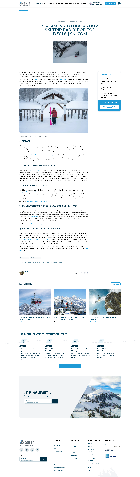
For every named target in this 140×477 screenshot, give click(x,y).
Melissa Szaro (63, 21)
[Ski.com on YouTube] (37, 450)
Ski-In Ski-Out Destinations (91, 450)
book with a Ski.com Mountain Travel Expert (41, 155)
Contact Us (56, 455)
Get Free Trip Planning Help (70, 366)
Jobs (55, 464)
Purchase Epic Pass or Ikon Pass (93, 459)
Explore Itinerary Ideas (38, 224)
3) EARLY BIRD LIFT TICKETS (107, 89)
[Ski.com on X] (27, 450)
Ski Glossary (91, 467)
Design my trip (110, 3)
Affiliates (73, 443)
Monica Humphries (61, 322)
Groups (73, 452)
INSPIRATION (62, 3)
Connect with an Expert (109, 107)
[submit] (55, 401)
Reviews (56, 461)
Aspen (53, 148)
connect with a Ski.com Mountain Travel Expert (34, 239)
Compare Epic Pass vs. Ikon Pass (94, 464)
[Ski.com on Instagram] (32, 450)
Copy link (76, 272)
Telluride (61, 148)
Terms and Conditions (59, 467)
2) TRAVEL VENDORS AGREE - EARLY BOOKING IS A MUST (109, 95)
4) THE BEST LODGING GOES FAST (108, 83)
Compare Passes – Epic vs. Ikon (37, 201)
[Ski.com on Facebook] (21, 450)
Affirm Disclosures (75, 458)
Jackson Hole (62, 79)
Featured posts (35, 258)
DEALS (71, 3)
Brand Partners (74, 455)
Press (55, 458)
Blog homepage (23, 10)
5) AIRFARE (104, 78)
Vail (36, 79)
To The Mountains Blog (92, 471)
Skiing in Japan (92, 443)
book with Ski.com (32, 216)
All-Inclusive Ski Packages (92, 455)
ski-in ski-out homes (35, 170)
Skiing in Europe (92, 446)
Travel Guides (24, 258)
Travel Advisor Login (76, 446)
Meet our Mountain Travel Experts (59, 444)
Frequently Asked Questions (58, 452)
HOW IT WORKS (80, 3)
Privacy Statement (58, 470)
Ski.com (23, 322)
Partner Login (74, 449)
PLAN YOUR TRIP (49, 3)
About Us (56, 448)
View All (116, 284)
